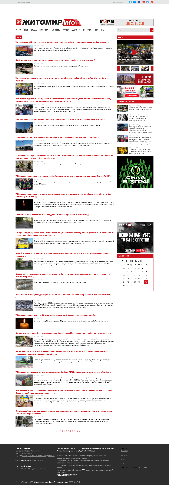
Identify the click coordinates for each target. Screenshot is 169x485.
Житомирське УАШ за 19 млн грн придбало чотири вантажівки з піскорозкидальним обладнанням (61, 42)
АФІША (66, 30)
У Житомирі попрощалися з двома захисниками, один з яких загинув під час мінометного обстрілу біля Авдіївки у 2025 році (63, 195)
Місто (18, 30)
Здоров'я (76, 30)
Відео (120, 37)
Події (26, 30)
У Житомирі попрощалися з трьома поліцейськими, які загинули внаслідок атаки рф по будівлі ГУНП (62, 176)
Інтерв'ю (87, 30)
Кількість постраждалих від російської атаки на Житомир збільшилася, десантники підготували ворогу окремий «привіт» (64, 275)
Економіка (55, 30)
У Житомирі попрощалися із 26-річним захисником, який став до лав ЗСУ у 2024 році (140, 151)
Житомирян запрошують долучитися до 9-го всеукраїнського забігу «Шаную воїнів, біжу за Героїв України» (61, 79)
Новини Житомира (126, 102)
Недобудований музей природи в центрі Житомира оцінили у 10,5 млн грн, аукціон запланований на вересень (62, 254)
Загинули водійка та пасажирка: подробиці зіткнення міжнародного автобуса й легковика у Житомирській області (141, 129)
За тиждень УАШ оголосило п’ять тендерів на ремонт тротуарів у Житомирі (51, 214)
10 (77, 431)
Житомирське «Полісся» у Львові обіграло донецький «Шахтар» (140, 108)
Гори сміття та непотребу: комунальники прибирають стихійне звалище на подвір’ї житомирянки (61, 333)
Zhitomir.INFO (27, 482)
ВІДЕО (96, 30)
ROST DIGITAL (74, 482)
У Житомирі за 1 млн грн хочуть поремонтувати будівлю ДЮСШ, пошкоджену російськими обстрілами (63, 372)
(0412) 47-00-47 (26, 469)
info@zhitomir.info (31, 451)
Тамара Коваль (38, 460)
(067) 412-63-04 (39, 469)
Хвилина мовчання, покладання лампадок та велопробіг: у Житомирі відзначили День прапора (60, 119)
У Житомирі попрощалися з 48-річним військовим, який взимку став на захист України (56, 315)
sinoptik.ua (143, 467)
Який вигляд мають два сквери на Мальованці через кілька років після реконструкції (55, 60)
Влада (34, 30)
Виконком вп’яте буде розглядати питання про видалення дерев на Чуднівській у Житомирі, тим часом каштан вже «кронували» (64, 412)
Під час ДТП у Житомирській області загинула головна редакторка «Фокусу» (139, 118)
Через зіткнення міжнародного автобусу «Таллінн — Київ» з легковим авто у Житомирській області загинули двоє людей (140, 141)
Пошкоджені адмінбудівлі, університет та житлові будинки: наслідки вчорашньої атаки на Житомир (62, 294)
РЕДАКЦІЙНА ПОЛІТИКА (67, 475)
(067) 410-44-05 (26, 453)
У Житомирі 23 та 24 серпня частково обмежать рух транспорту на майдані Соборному (57, 137)
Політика (43, 30)
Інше (103, 30)
